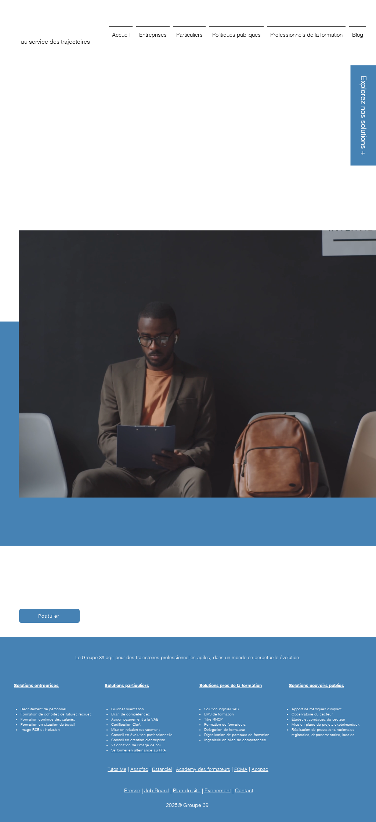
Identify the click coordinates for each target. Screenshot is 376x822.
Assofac (139, 769)
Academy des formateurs (203, 769)
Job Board (156, 790)
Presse (132, 790)
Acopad (260, 769)
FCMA (240, 769)
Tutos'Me (117, 769)
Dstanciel (162, 769)
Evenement (218, 790)
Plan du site (186, 790)
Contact (244, 790)
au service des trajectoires (55, 41)
